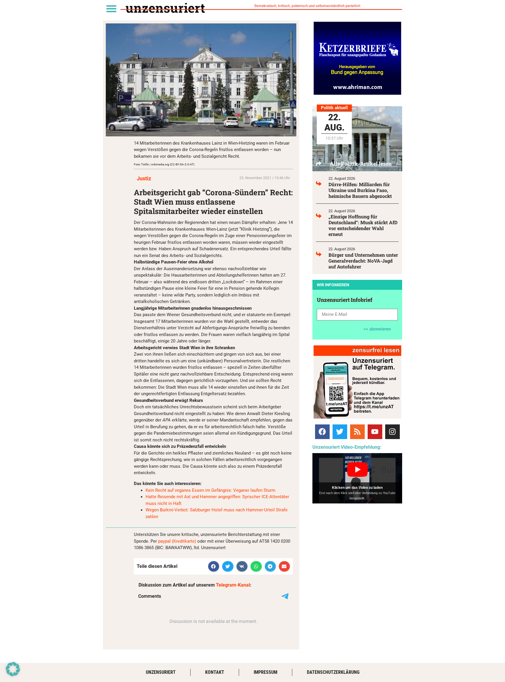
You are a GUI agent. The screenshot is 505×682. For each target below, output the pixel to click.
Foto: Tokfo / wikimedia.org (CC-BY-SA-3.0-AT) (164, 164)
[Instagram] (392, 431)
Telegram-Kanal (233, 585)
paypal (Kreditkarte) (177, 541)
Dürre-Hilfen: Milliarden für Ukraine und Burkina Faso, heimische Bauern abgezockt (360, 190)
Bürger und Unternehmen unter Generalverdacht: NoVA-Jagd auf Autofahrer (363, 261)
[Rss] (357, 431)
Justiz (144, 178)
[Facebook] (322, 431)
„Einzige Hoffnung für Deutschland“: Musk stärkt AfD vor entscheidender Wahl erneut (362, 225)
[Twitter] (340, 431)
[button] (111, 8)
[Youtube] (375, 431)
